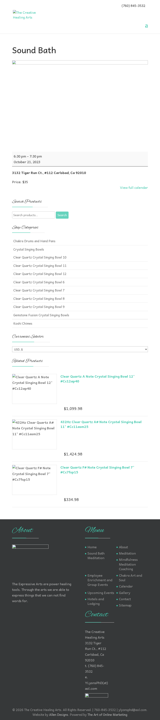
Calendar (126, 586)
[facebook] (15, 5)
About (123, 547)
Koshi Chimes (22, 323)
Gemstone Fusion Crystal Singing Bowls (41, 315)
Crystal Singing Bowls (28, 249)
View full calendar (134, 187)
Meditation (127, 553)
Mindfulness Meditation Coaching (128, 564)
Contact (125, 598)
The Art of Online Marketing (107, 714)
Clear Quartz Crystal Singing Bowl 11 (39, 265)
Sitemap (125, 605)
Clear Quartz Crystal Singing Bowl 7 (39, 290)
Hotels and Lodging (96, 601)
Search (62, 215)
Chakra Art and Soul (130, 577)
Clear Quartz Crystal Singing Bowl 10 (39, 257)
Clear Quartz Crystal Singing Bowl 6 (39, 282)
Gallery (124, 592)
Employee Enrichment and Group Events (100, 579)
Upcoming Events (101, 592)
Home (92, 547)
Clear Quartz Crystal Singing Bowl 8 (39, 298)
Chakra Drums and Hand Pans (34, 240)
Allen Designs (58, 714)
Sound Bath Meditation (96, 555)
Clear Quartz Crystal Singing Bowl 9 (39, 306)
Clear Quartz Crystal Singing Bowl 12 (39, 273)
